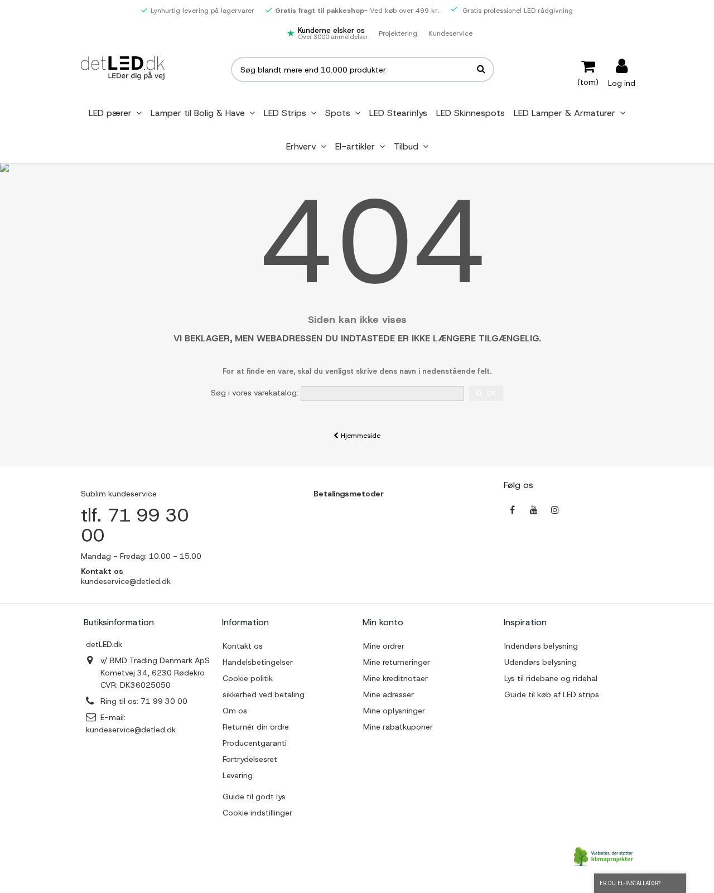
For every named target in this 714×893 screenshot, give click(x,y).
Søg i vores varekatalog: (254, 393)
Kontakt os (243, 646)
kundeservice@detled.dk (131, 730)
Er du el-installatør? (630, 883)
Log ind (621, 82)
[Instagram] (555, 510)
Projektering (398, 33)
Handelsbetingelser (258, 662)
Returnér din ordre (256, 727)
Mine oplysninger (394, 711)
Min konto (383, 622)
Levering (238, 775)
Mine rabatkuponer (398, 727)
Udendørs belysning (540, 662)
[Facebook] (513, 510)
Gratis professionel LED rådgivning (516, 10)
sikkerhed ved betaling (264, 694)
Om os (235, 711)
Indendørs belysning (541, 646)
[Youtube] (534, 510)
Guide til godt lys (254, 796)
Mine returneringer (396, 662)
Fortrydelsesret (250, 759)
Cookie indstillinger (257, 813)
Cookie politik (248, 678)
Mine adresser (388, 694)
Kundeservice (450, 33)
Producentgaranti (255, 743)
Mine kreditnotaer (395, 678)
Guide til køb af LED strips (551, 694)
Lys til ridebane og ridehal (550, 678)
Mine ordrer (383, 646)
